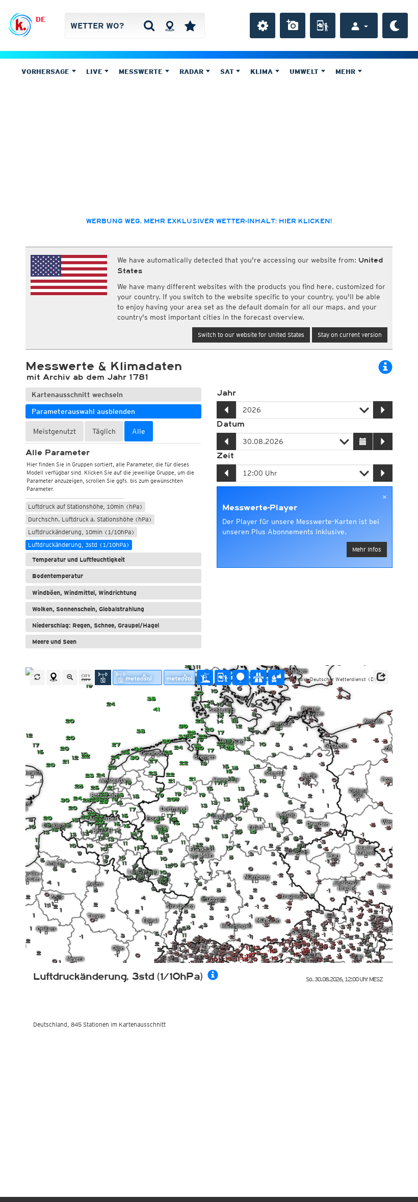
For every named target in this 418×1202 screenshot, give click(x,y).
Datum (231, 424)
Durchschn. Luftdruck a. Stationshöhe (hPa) (90, 519)
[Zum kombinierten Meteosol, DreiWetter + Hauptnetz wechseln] (137, 677)
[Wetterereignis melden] (322, 25)
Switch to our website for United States (251, 334)
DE (40, 19)
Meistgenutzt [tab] (54, 431)
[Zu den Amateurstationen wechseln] (205, 677)
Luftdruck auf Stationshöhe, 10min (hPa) (85, 506)
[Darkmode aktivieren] (395, 25)
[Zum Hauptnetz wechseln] (103, 677)
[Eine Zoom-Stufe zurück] (69, 677)
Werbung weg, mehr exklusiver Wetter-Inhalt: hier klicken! (209, 221)
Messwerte (142, 71)
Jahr (226, 393)
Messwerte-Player (259, 507)
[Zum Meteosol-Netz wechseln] (179, 677)
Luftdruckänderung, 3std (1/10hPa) (78, 544)
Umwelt (305, 71)
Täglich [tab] (104, 431)
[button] (380, 677)
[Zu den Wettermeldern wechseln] (223, 677)
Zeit (225, 455)
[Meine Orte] (190, 25)
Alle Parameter (57, 452)
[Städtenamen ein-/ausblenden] (86, 677)
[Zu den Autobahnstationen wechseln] (258, 677)
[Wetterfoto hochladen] (292, 25)
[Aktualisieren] (37, 677)
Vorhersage (46, 71)
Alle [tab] (138, 431)
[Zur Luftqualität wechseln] (276, 677)
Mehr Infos (366, 549)
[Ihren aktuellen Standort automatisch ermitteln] (169, 25)
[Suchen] (149, 25)
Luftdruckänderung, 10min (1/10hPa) (81, 532)
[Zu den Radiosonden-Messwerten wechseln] (240, 677)
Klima (262, 71)
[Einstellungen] (262, 25)
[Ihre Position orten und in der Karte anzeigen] (53, 677)
